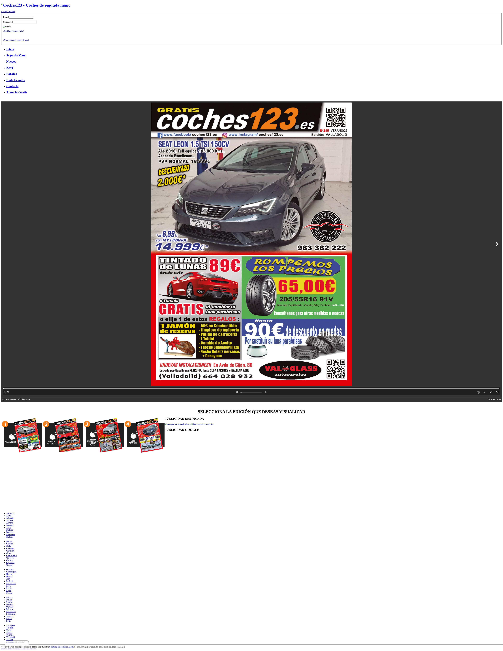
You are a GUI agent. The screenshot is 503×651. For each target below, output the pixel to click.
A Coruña (10, 513)
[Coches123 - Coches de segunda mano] (35, 5)
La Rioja (9, 581)
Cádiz (8, 546)
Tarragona (10, 625)
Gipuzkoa (10, 562)
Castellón (10, 551)
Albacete (10, 518)
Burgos (9, 541)
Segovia (9, 616)
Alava (8, 516)
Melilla (9, 600)
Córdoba (9, 558)
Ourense (9, 607)
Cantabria (10, 548)
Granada (9, 569)
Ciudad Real (11, 555)
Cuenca (9, 560)
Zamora (9, 639)
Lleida (9, 588)
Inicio (10, 49)
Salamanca (10, 614)
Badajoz (9, 530)
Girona (9, 565)
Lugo (8, 590)
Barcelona (10, 534)
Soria (8, 621)
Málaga (9, 597)
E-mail (6, 17)
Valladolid (10, 637)
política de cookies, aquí (61, 646)
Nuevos (11, 61)
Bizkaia (9, 537)
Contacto (12, 86)
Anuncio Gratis (16, 92)
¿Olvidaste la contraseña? (13, 31)
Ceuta (8, 553)
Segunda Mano (16, 55)
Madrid (9, 593)
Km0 (9, 67)
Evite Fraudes (15, 80)
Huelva (9, 574)
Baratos (11, 74)
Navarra (9, 604)
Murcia (9, 602)
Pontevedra (11, 611)
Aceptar (121, 647)
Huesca (9, 576)
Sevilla (9, 618)
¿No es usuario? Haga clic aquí (16, 40)
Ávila (8, 527)
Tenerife (9, 628)
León (8, 586)
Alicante (9, 520)
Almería (9, 523)
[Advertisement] (243, 455)
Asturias (9, 525)
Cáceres (9, 544)
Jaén (8, 579)
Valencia (9, 635)
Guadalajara (11, 572)
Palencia (9, 609)
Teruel (9, 630)
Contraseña (7, 22)
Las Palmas (11, 583)
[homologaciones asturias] (202, 424)
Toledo (9, 632)
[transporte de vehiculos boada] (178, 424)
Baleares (9, 532)
